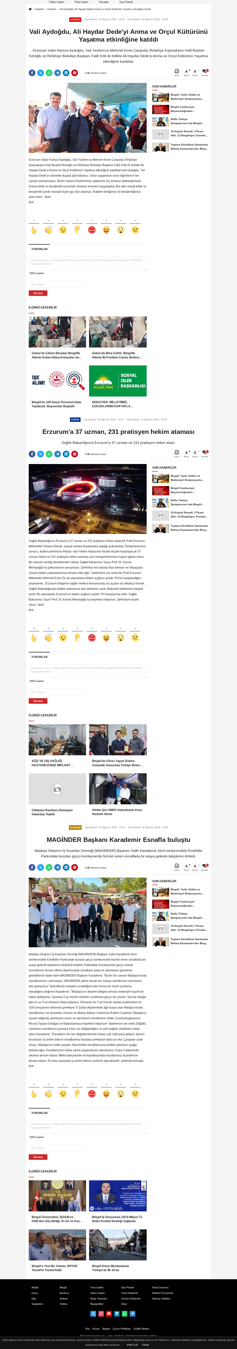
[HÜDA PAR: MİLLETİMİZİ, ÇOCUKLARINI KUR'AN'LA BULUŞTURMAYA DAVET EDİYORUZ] (117, 381)
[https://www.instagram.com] (101, 1313)
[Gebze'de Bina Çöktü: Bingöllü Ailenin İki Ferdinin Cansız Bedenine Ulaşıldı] (117, 332)
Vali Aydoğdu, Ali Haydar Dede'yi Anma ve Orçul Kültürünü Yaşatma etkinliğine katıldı (105, 9)
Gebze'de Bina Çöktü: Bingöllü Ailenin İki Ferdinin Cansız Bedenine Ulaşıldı (117, 356)
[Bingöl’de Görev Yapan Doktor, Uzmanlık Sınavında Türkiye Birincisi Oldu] (117, 739)
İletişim (106, 1328)
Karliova (64, 1293)
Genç (34, 1293)
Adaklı (35, 1287)
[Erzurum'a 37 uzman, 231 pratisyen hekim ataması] (88, 499)
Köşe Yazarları (98, 1298)
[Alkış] (48, 224)
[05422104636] (124, 1313)
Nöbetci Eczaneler (162, 1293)
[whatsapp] (49, 73)
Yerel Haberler (129, 1293)
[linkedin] (66, 73)
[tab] (39, 249)
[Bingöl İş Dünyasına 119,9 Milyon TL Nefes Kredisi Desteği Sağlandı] (117, 1195)
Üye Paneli (126, 2)
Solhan (64, 1298)
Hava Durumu (160, 1287)
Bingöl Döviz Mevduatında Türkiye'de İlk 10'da (110, 1268)
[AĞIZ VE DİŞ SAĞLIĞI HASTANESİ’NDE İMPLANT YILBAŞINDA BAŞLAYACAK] (57, 739)
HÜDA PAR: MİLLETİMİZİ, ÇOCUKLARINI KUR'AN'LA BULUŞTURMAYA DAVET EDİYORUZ (111, 405)
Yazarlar (103, 2)
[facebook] (32, 73)
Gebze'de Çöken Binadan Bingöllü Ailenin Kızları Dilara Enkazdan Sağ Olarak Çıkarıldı (56, 356)
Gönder (38, 293)
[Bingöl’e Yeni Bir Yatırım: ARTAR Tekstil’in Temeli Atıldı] (57, 1244)
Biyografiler (97, 1304)
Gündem (51, 9)
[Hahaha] (106, 224)
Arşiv (124, 1304)
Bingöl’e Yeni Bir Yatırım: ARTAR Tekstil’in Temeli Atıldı (54, 1268)
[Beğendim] (34, 224)
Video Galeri (56, 2)
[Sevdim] (63, 224)
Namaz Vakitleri (161, 1298)
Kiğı (33, 1298)
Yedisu (63, 1304)
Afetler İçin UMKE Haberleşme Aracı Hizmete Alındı (117, 812)
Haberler (39, 9)
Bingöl (63, 1287)
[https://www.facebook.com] (109, 1313)
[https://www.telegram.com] (132, 1313)
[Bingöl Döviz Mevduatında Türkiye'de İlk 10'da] (117, 1244)
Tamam (145, 1345)
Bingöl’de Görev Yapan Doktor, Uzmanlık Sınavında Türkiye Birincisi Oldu (117, 763)
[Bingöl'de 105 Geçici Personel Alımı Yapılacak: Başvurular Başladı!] (57, 381)
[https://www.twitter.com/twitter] (93, 1313)
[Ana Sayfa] (30, 9)
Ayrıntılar (132, 1345)
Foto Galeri (81, 2)
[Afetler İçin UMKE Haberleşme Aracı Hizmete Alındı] (117, 788)
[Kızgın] (91, 224)
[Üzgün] (135, 224)
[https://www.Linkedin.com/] (117, 1313)
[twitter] (40, 73)
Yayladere (37, 1304)
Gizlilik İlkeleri (141, 1328)
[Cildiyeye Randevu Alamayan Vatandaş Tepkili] (57, 789)
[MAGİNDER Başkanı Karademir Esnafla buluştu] (88, 912)
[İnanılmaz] (120, 224)
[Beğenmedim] (77, 224)
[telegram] (57, 73)
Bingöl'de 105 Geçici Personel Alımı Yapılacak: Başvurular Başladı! (56, 404)
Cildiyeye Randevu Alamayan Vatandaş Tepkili (52, 812)
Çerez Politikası (122, 1328)
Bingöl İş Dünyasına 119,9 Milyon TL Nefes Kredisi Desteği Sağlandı (117, 1219)
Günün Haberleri (131, 1298)
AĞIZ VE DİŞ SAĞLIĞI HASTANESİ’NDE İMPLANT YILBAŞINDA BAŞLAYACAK (52, 763)
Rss (87, 1328)
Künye (96, 1328)
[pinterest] (74, 73)
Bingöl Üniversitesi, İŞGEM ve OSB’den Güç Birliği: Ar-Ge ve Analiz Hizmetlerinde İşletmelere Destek (57, 1219)
